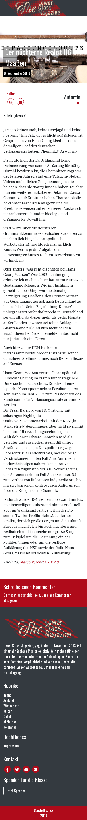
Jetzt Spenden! (16, 790)
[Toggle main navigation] (77, 8)
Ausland (8, 700)
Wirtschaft (11, 705)
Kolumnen (10, 727)
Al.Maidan (10, 721)
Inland (7, 695)
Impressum (11, 746)
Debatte (8, 716)
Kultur (11, 93)
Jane (77, 102)
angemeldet (25, 595)
